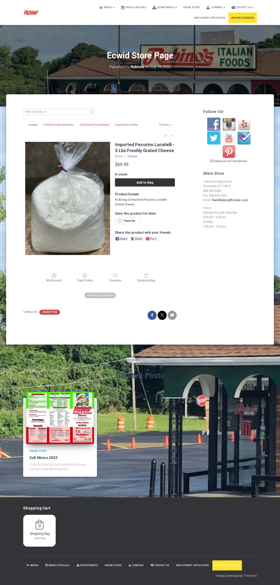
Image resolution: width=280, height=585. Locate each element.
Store (118, 156)
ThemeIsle (250, 575)
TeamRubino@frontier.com (230, 200)
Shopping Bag (146, 280)
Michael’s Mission (242, 17)
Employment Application (209, 17)
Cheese (132, 156)
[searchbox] (59, 112)
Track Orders (84, 280)
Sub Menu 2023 (43, 457)
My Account (54, 280)
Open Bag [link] (39, 538)
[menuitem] (166, 135)
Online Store (191, 7)
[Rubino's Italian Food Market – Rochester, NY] (31, 12)
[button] (114, 7)
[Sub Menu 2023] (60, 417)
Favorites (115, 280)
